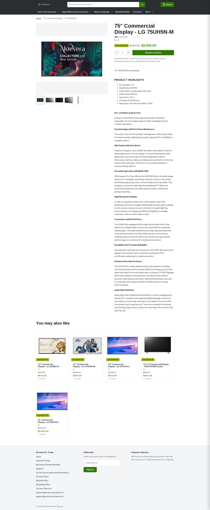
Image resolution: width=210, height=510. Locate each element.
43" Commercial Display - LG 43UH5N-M (84, 365)
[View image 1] (40, 100)
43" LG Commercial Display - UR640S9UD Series (156, 365)
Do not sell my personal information (52, 473)
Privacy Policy (42, 477)
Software (137, 12)
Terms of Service (44, 488)
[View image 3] (59, 100)
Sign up (90, 469)
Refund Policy (42, 480)
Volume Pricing (43, 460)
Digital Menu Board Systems (75, 12)
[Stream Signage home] (44, 4)
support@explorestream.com (49, 492)
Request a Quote (153, 52)
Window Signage (102, 12)
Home (38, 18)
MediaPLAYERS (122, 12)
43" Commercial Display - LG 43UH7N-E (119, 365)
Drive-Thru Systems (47, 12)
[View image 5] (78, 100)
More (148, 12)
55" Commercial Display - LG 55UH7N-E (48, 421)
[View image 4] (68, 100)
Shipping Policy (43, 484)
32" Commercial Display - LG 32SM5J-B (48, 365)
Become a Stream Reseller (48, 464)
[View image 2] (49, 100)
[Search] (142, 4)
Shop (38, 457)
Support (40, 469)
